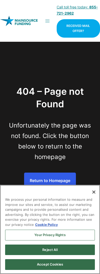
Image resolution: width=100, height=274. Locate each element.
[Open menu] (47, 21)
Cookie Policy (46, 225)
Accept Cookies (50, 264)
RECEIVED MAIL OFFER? (78, 28)
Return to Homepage (50, 180)
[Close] (93, 192)
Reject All (49, 250)
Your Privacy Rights (49, 235)
